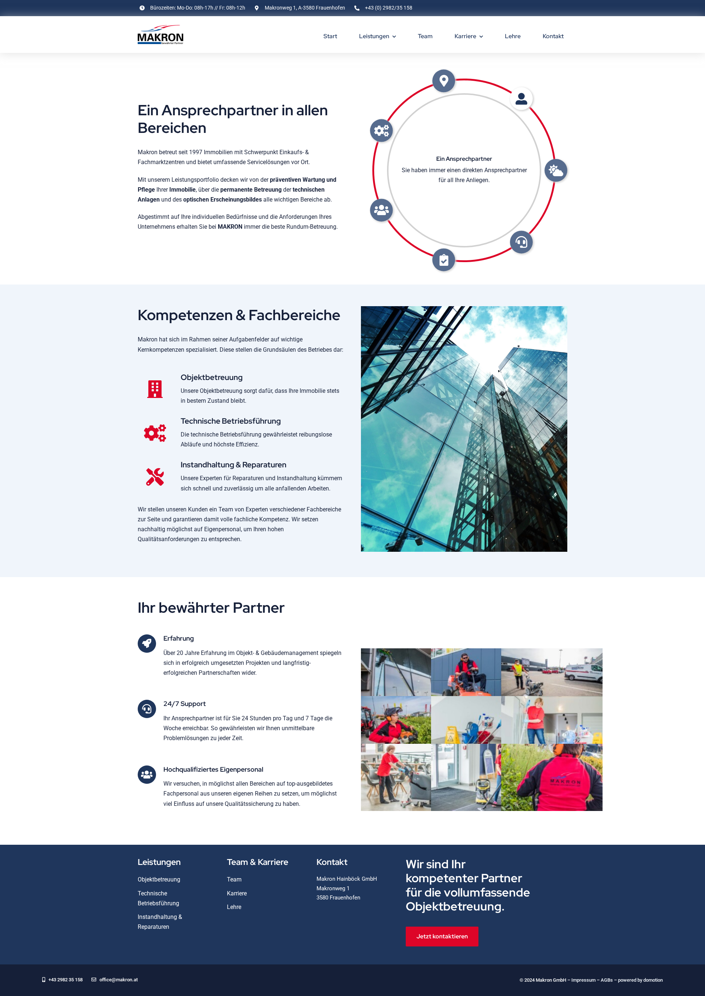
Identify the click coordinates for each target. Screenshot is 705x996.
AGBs (607, 980)
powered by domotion (640, 980)
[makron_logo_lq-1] (160, 27)
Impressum (583, 980)
